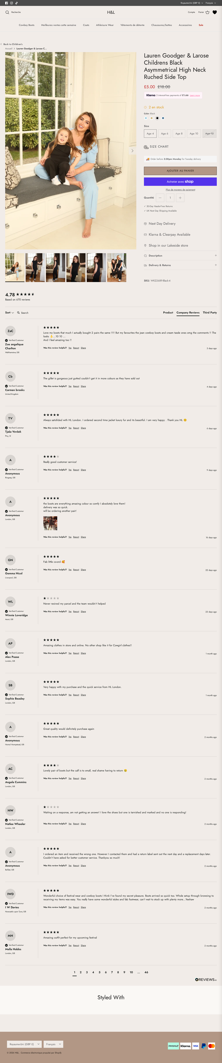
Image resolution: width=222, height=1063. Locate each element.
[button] (50, 523)
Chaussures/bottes (161, 25)
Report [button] (76, 347)
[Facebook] (6, 3)
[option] (70, 150)
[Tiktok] (16, 3)
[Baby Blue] (146, 118)
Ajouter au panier (180, 171)
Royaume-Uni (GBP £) (190, 3)
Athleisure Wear (105, 25)
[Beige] (151, 118)
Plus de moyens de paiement (180, 189)
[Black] (157, 118)
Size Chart (159, 146)
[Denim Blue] (163, 118)
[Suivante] (132, 151)
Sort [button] (8, 313)
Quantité (149, 198)
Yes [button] (70, 347)
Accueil (8, 48)
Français (209, 3)
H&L (17, 1052)
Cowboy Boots (26, 25)
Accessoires (185, 25)
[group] (23, 295)
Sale (201, 25)
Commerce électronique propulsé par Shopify (41, 1052)
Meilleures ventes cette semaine (58, 25)
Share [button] (83, 347)
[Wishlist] (215, 12)
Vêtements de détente (132, 25)
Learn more (195, 95)
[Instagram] (11, 3)
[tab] (168, 313)
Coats (86, 25)
